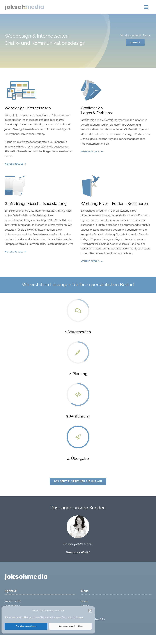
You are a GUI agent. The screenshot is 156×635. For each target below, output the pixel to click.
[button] (90, 610)
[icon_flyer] (91, 176)
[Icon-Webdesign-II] (22, 80)
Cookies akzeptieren (26, 626)
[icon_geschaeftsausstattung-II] (15, 176)
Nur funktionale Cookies (70, 626)
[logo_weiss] (26, 575)
